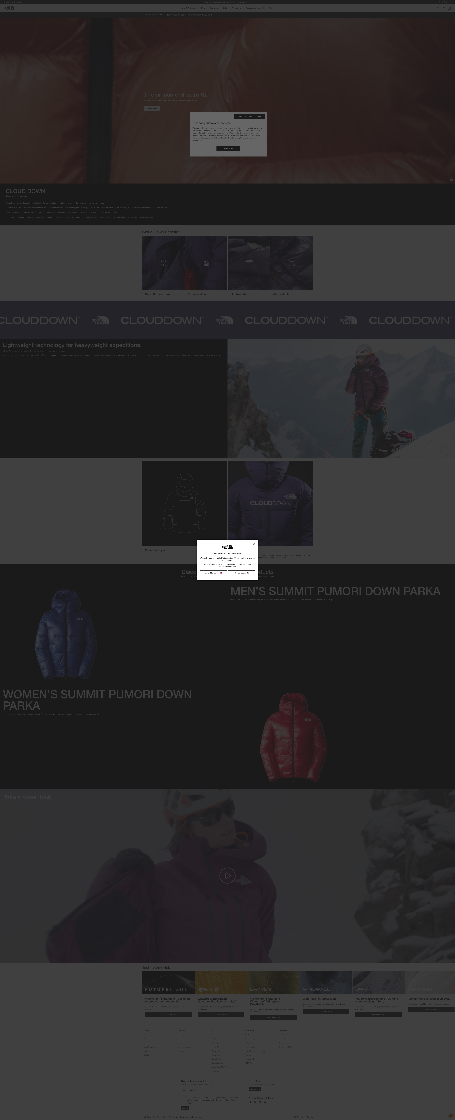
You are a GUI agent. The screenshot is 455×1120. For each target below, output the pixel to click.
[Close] (254, 544)
